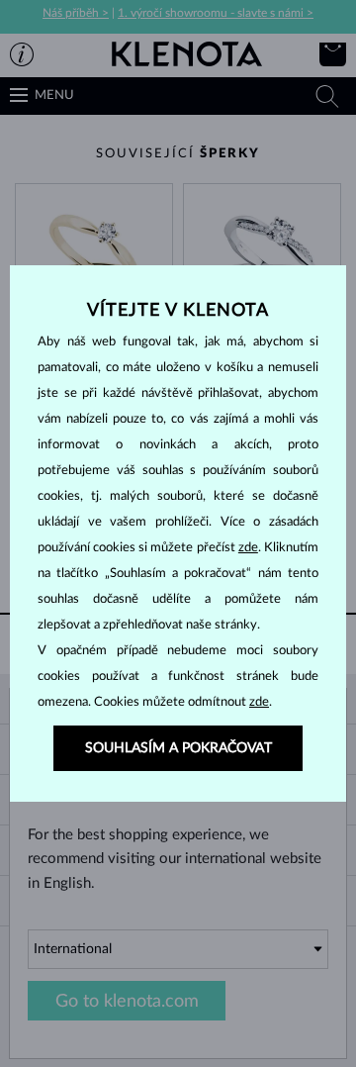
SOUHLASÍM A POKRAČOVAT (178, 748)
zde (248, 547)
